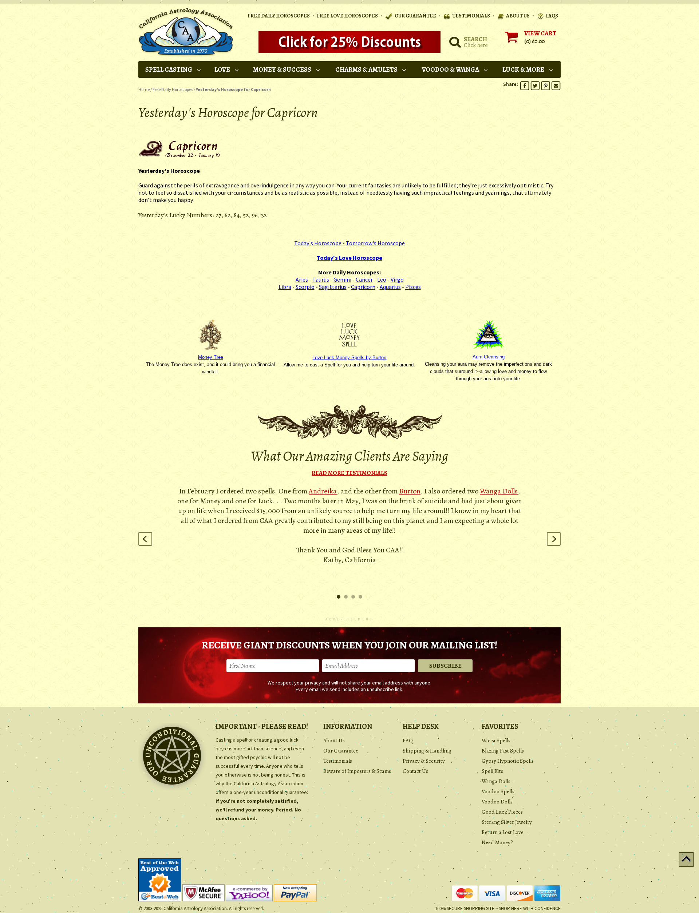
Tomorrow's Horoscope (375, 243)
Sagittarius (333, 286)
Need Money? (497, 842)
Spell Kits (492, 771)
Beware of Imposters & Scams (357, 771)
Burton (409, 491)
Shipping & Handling (427, 750)
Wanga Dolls (499, 491)
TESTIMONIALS (471, 15)
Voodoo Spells (498, 791)
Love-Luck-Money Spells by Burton (349, 357)
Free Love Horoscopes (347, 15)
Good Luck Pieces (502, 811)
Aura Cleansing (489, 357)
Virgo (397, 279)
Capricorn (363, 286)
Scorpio (305, 286)
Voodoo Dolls (497, 801)
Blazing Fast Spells (503, 750)
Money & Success (282, 69)
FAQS (552, 15)
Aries (302, 279)
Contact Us (415, 771)
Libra (285, 286)
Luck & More (523, 69)
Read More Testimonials (349, 473)
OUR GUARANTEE (415, 15)
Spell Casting (168, 69)
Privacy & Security (424, 761)
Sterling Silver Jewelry (507, 822)
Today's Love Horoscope (349, 257)
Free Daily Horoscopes (279, 15)
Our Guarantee (340, 750)
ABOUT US (518, 15)
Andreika (323, 491)
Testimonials (337, 761)
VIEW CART (540, 33)
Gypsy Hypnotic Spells (508, 761)
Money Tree (210, 357)
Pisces (413, 286)
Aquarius (390, 286)
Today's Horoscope (317, 243)
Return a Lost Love (503, 832)
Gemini (342, 279)
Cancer (364, 279)
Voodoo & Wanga (450, 69)
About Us (334, 740)
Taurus (320, 279)
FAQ (408, 740)
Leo (381, 279)
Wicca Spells (496, 740)
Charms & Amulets (366, 69)
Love (222, 69)
